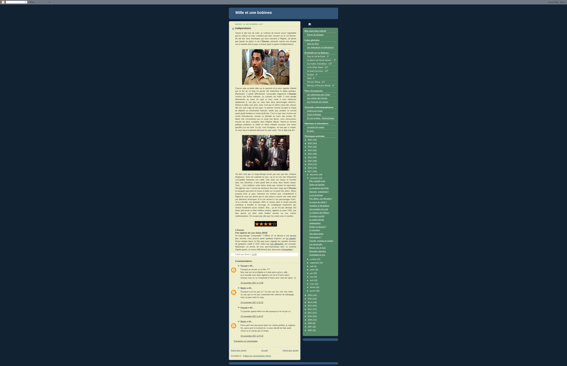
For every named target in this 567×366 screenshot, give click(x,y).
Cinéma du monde (314, 111)
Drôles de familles (317, 185)
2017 (310, 172)
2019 (310, 164)
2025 (310, 144)
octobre (313, 259)
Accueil (264, 350)
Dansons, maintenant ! (319, 192)
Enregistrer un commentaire (246, 341)
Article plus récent (238, 350)
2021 (310, 158)
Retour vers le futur (317, 248)
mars (312, 284)
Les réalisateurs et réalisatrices (320, 47)
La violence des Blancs (319, 213)
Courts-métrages (314, 115)
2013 (310, 306)
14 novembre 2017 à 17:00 (252, 283)
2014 (310, 302)
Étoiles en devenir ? (317, 227)
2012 (310, 309)
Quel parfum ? (315, 237)
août (312, 266)
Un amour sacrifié (316, 216)
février (313, 287)
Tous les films (313, 44)
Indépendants (315, 223)
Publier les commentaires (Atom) (257, 356)
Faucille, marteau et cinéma (321, 241)
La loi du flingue (316, 195)
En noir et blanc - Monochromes (320, 118)
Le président (314, 230)
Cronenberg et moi (317, 255)
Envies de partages (315, 35)
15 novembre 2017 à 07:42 (252, 336)
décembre (314, 175)
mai (312, 277)
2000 (310, 330)
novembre (314, 178)
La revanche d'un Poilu (319, 188)
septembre (315, 263)
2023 (310, 150)
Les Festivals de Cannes (317, 102)
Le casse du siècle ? (318, 202)
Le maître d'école (316, 220)
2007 (310, 327)
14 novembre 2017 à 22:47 (252, 316)
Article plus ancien (290, 350)
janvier (313, 291)
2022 (310, 154)
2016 (310, 295)
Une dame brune (316, 234)
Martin (243, 288)
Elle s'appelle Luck (317, 181)
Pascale (244, 266)
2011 (310, 313)
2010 (310, 316)
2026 (310, 140)
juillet (312, 270)
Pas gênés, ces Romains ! (320, 199)
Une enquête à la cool (318, 209)
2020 (310, 161)
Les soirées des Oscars (317, 98)
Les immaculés (315, 244)
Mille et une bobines (254, 12)
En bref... (311, 131)
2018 (310, 168)
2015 (310, 299)
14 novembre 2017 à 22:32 (252, 303)
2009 (310, 320)
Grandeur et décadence (319, 206)
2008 (310, 323)
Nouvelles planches (317, 251)
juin (311, 273)
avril (312, 280)
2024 (310, 147)
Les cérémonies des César (318, 95)
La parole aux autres (315, 127)
